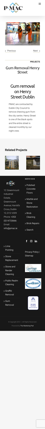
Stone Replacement (11, 258)
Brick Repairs (32, 223)
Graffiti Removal (9, 292)
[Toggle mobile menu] (40, 3)
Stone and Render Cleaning (10, 270)
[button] (7, 163)
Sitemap (29, 255)
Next (35, 50)
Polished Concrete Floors (30, 189)
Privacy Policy (32, 252)
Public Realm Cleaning (11, 282)
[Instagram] (31, 241)
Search (29, 230)
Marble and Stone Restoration (32, 202)
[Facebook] (26, 241)
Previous (11, 50)
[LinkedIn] (36, 241)
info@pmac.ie (10, 228)
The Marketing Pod (27, 326)
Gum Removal (9, 303)
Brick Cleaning (30, 215)
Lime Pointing (9, 248)
